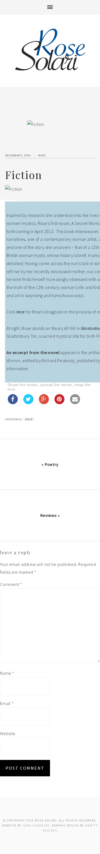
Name (7, 673)
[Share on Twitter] (28, 402)
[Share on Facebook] (13, 402)
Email (6, 703)
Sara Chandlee (36, 825)
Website (7, 733)
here (20, 312)
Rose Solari (50, 49)
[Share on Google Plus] (44, 402)
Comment (11, 584)
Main (42, 155)
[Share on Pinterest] (59, 402)
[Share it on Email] (75, 402)
